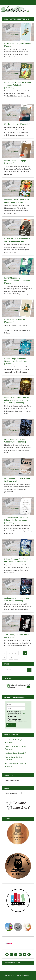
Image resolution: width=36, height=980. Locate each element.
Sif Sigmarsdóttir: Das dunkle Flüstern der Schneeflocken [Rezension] (16, 520)
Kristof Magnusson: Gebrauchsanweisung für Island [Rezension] (17, 280)
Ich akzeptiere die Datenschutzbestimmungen (17, 720)
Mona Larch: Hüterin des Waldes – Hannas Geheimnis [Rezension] (17, 85)
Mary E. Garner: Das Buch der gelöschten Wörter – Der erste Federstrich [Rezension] (16, 400)
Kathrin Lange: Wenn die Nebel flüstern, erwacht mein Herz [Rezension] (17, 361)
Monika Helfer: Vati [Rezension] (17, 124)
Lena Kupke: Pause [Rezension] (15, 753)
